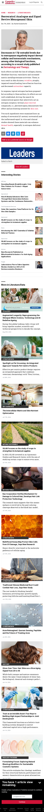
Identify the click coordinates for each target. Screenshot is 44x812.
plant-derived (30, 103)
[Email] (3, 134)
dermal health (7, 125)
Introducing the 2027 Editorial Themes (17, 232)
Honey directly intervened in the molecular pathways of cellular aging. (21, 549)
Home (3, 13)
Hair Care (6, 664)
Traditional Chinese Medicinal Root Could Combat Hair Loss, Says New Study (20, 586)
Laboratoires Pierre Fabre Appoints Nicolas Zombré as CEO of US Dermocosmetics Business (15, 267)
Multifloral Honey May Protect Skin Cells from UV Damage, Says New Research (20, 543)
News (2, 228)
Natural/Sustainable (10, 444)
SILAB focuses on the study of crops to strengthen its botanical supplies (16, 221)
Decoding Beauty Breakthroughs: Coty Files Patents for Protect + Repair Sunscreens (16, 186)
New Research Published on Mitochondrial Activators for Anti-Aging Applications (16, 254)
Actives (3, 249)
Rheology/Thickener (10, 757)
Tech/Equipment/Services (8, 206)
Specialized (4, 194)
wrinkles (28, 80)
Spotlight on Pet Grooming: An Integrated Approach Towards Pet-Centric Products (20, 364)
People (3, 262)
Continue (22, 802)
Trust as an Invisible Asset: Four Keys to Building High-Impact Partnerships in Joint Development (21, 716)
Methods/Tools (8, 490)
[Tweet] (18, 134)
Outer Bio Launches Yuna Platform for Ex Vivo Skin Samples (17, 210)
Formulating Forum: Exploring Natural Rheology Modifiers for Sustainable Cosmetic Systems (19, 764)
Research (11, 13)
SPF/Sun (3, 181)
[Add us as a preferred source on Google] (23, 134)
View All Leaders (22, 167)
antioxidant (18, 86)
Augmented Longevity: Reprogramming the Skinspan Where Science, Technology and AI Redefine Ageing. (21, 317)
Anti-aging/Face (8, 406)
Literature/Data (24, 13)
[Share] (8, 134)
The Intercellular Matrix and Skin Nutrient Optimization (20, 412)
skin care (34, 109)
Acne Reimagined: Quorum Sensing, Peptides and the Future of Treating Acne (22, 631)
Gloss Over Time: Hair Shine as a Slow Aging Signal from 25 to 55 (22, 669)
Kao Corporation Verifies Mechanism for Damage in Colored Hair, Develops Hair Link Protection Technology (21, 496)
